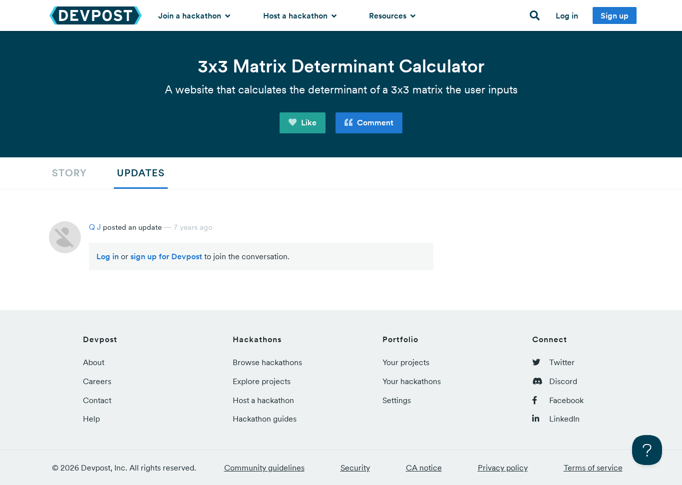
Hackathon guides (265, 419)
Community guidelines (264, 468)
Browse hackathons (267, 362)
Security (355, 468)
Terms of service (593, 468)
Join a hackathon (190, 15)
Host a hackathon (296, 15)
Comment (374, 122)
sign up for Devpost (166, 256)
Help (91, 419)
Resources (388, 15)
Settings (396, 400)
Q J (95, 227)
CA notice (424, 468)
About (93, 362)
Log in (567, 15)
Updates (141, 172)
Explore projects (262, 381)
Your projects (405, 362)
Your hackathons (411, 381)
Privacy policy (503, 468)
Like (308, 122)
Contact (97, 400)
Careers (97, 381)
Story (69, 172)
